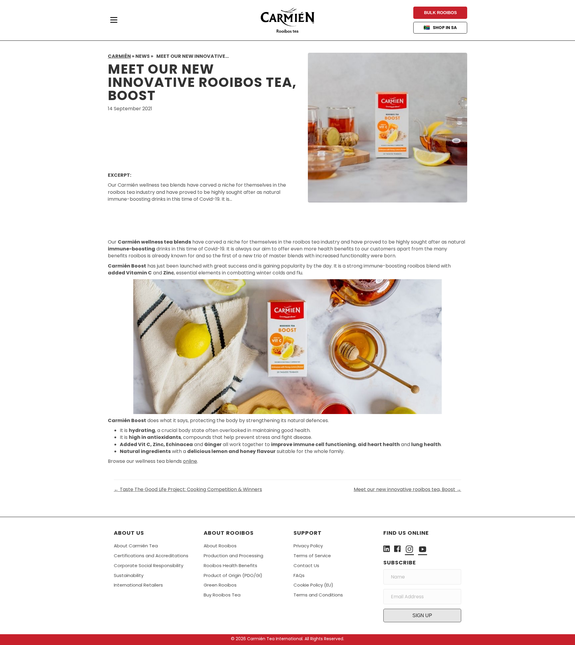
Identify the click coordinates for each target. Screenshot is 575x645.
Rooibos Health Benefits (230, 565)
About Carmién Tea (136, 546)
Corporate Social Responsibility (148, 565)
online (190, 461)
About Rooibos (220, 546)
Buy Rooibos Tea (222, 595)
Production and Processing (233, 555)
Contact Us (306, 565)
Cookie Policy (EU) (313, 585)
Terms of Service (312, 555)
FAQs (299, 575)
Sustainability (128, 575)
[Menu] (114, 20)
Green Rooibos (220, 585)
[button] (422, 615)
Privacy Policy (308, 546)
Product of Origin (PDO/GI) (233, 575)
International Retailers (138, 585)
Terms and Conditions (318, 595)
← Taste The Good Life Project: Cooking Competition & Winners (188, 489)
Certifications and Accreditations (151, 555)
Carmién (119, 56)
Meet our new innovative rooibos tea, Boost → (407, 489)
